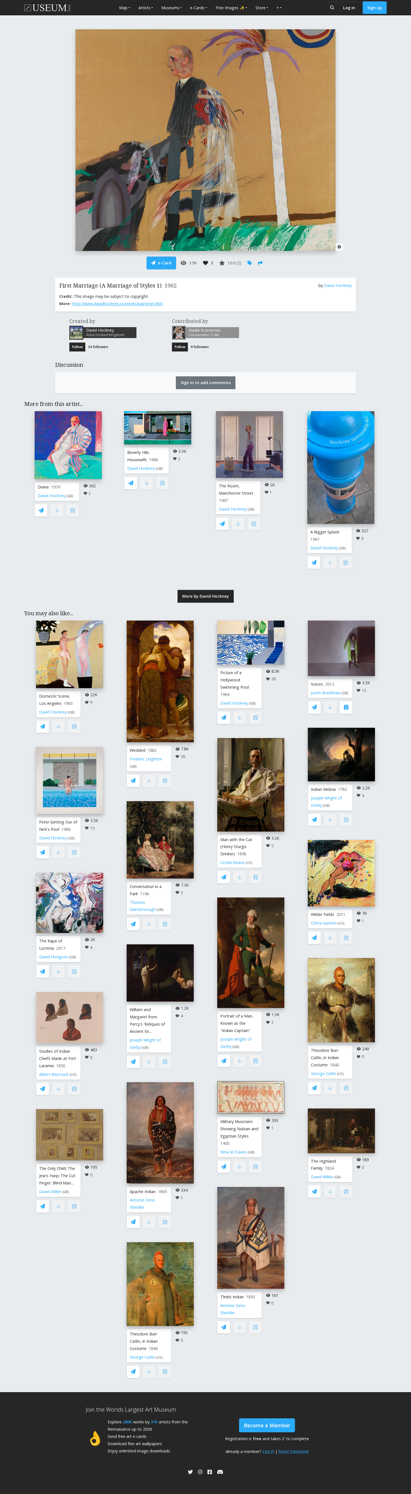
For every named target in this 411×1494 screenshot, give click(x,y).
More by (205, 596)
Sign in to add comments (206, 382)
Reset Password (293, 1451)
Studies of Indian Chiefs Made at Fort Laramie (57, 1058)
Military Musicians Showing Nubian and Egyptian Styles (239, 1129)
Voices (317, 684)
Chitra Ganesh (324, 923)
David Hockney (338, 285)
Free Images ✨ (230, 7)
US (73, 1074)
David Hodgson (53, 956)
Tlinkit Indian (232, 1296)
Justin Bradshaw (326, 692)
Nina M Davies (233, 1152)
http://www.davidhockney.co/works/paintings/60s (117, 303)
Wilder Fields (322, 914)
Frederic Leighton (146, 759)
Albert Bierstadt (54, 1074)
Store (261, 7)
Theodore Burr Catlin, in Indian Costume (144, 1341)
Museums (170, 7)
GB (69, 496)
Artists (144, 7)
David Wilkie (50, 1191)
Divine (43, 487)
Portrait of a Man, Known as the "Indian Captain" (236, 1023)
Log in (349, 7)
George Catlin (142, 1357)
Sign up (374, 7)
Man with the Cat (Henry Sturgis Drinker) (236, 847)
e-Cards (197, 7)
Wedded (137, 750)
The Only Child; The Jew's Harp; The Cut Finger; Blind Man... (57, 1176)
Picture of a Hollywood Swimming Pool (234, 680)
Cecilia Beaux (232, 862)
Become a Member (267, 1425)
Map (123, 7)
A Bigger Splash (324, 532)
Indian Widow (323, 789)
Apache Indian (143, 1191)
